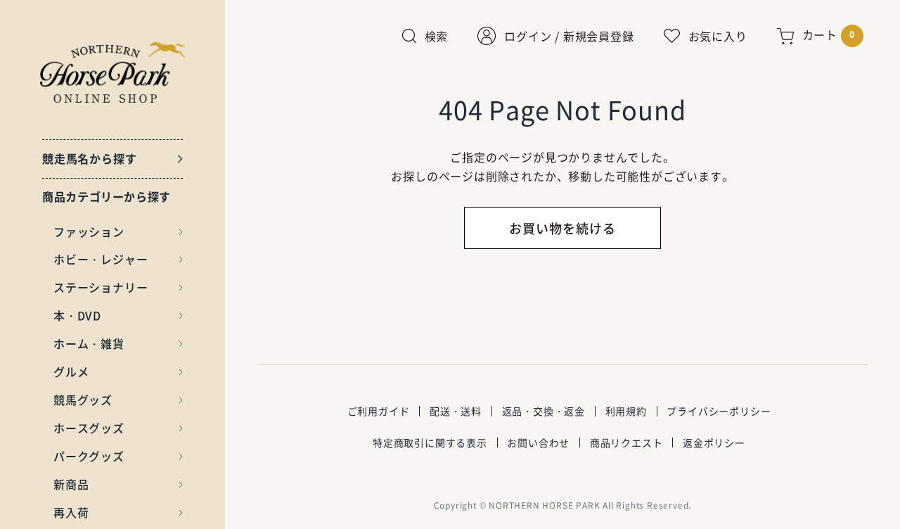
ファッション (88, 231)
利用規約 (626, 411)
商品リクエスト (626, 442)
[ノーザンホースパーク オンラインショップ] (113, 72)
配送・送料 (456, 411)
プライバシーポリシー (719, 411)
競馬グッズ (82, 399)
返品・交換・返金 (543, 411)
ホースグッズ (88, 427)
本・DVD (77, 315)
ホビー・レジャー (100, 258)
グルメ (71, 371)
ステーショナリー (100, 287)
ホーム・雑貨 (88, 343)
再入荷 (71, 512)
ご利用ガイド (378, 411)
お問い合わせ (538, 442)
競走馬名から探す (89, 158)
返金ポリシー (714, 442)
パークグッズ (88, 455)
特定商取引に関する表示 (430, 442)
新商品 (71, 484)
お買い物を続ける (562, 228)
